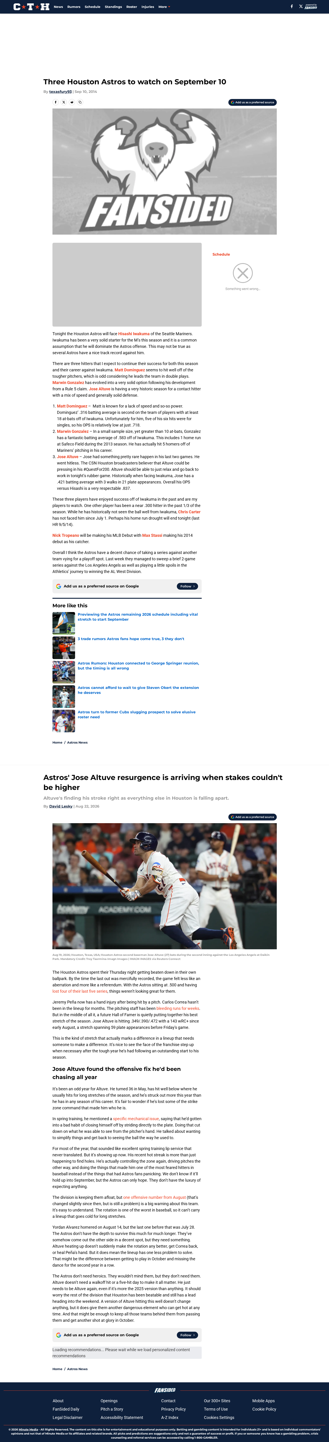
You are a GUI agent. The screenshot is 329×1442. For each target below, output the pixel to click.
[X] (301, 6)
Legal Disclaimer (68, 1417)
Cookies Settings (219, 1417)
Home (57, 742)
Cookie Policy (264, 1409)
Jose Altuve (99, 388)
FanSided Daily (66, 1409)
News (58, 7)
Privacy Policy (173, 1409)
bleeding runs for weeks (177, 1008)
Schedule (92, 7)
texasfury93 (60, 92)
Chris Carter (189, 511)
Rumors (73, 7)
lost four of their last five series (79, 991)
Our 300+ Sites (217, 1400)
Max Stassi (152, 535)
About (58, 1400)
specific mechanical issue (136, 1118)
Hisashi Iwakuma (134, 333)
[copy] (80, 102)
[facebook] (292, 6)
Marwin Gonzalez (68, 382)
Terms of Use (216, 1409)
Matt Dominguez (130, 370)
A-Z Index (169, 1417)
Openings (109, 1400)
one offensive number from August (154, 1197)
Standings (113, 7)
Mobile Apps (263, 1400)
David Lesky (61, 806)
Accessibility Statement (122, 1417)
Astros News (77, 742)
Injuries (148, 7)
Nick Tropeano (65, 535)
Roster (131, 7)
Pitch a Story (112, 1409)
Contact (168, 1400)
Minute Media (28, 1429)
